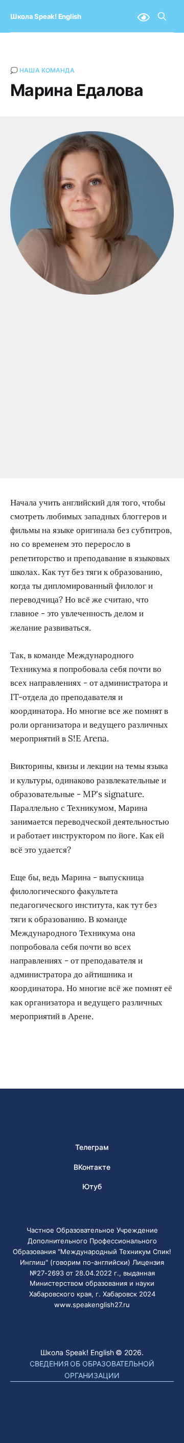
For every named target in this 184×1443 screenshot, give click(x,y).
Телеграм (91, 1147)
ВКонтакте (92, 1167)
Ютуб (92, 1186)
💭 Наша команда (42, 70)
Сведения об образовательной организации (92, 1369)
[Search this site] (162, 16)
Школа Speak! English (45, 16)
